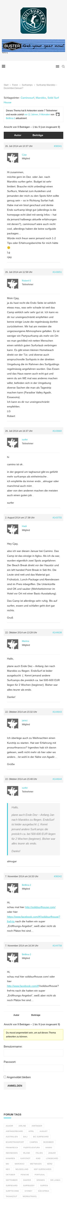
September (11, 1180)
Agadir (9, 1126)
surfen (44, 1185)
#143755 (57, 517)
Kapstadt (25, 1158)
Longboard (52, 1158)
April (31, 1131)
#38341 (58, 146)
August (43, 1131)
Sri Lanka (55, 1180)
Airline (22, 1126)
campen (34, 1142)
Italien (39, 1153)
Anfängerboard (14, 1131)
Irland (26, 1153)
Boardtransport (15, 1142)
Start (6, 85)
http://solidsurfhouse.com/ (40, 907)
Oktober (10, 1175)
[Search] (63, 66)
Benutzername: (13, 1046)
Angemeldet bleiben (19, 1077)
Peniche (25, 1175)
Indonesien (11, 1153)
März (49, 1164)
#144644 (57, 779)
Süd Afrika (43, 1191)
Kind (38, 1158)
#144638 (57, 632)
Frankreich (12, 1148)
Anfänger (37, 1126)
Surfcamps (27, 85)
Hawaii (48, 1148)
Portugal (40, 1175)
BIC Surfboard (41, 1137)
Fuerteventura (31, 1148)
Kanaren (10, 1158)
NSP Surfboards (42, 1169)
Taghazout (11, 1196)
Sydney (28, 1191)
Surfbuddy (29, 1185)
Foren (15, 85)
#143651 (57, 272)
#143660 (57, 431)
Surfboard (11, 1185)
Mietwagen (36, 1164)
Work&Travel (30, 1196)
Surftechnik (12, 1191)
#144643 (57, 712)
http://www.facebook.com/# (23, 985)
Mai (7, 1164)
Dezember (48, 1142)
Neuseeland (21, 1169)
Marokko (41, 97)
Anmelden (14, 1085)
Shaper (27, 1180)
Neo (8, 1169)
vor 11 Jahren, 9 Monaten (37, 114)
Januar (52, 1153)
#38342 (58, 876)
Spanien (40, 1180)
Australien (12, 1137)
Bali (25, 1137)
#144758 (57, 945)
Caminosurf (27, 97)
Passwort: (10, 1061)
